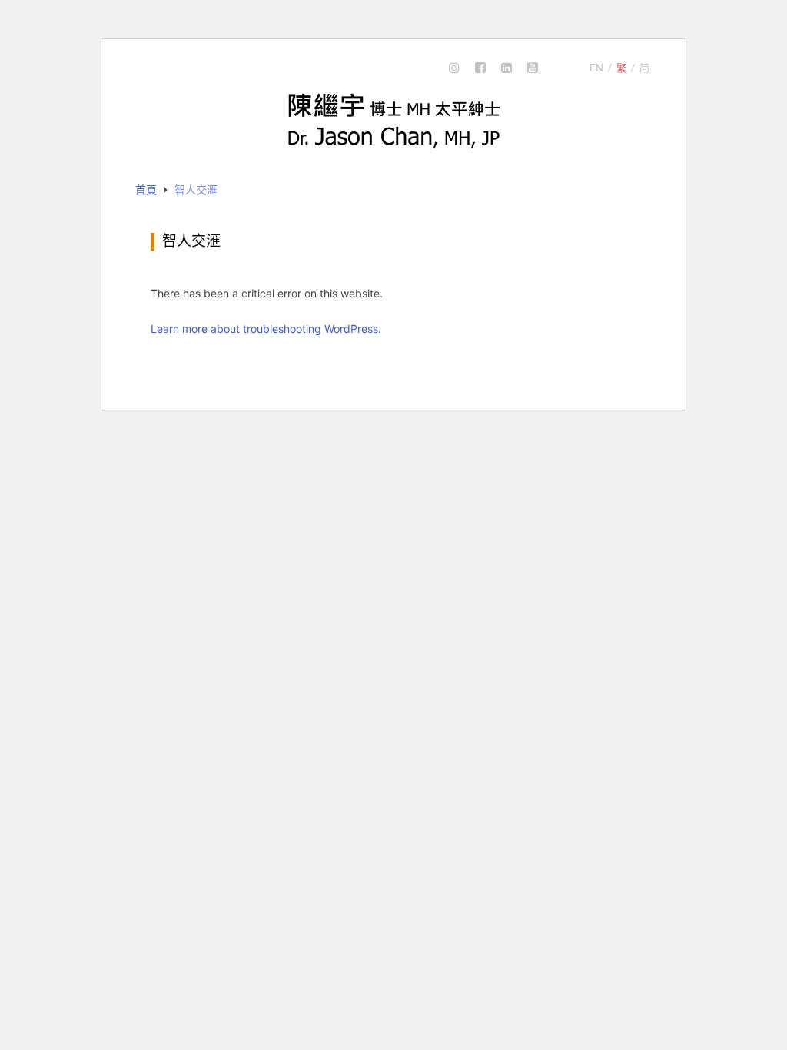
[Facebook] (480, 68)
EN (596, 67)
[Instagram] (454, 68)
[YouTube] (533, 68)
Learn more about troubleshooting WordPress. (266, 328)
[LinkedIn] (506, 68)
